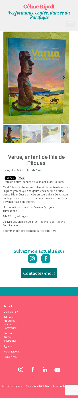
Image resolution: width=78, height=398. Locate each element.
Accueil (8, 306)
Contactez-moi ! (39, 273)
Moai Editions (12, 351)
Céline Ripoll (39, 6)
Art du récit (10, 317)
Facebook (45, 258)
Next (63, 77)
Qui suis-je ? (11, 311)
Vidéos (7, 324)
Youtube (57, 369)
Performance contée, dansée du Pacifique (39, 14)
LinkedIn (45, 369)
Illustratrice (10, 340)
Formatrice (10, 328)
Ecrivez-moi (10, 357)
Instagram (32, 258)
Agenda (8, 346)
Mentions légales (12, 386)
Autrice (8, 333)
